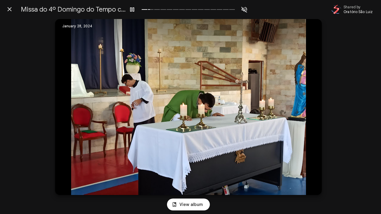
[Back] (9, 9)
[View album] (188, 204)
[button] (71, 107)
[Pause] (132, 9)
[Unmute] (244, 9)
